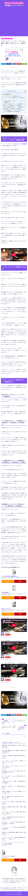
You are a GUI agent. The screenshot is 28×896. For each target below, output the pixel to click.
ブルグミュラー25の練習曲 (19, 144)
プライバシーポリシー (11, 892)
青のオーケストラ (6, 608)
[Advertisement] (14, 21)
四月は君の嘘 (5, 592)
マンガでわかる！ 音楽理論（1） (10, 576)
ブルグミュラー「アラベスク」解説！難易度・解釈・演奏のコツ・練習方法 (13, 822)
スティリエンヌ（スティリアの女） (7, 38)
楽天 (20, 581)
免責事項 (18, 892)
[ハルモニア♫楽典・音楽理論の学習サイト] (14, 6)
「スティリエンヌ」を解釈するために (12, 96)
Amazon (8, 581)
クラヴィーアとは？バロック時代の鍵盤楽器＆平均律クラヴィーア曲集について (14, 838)
